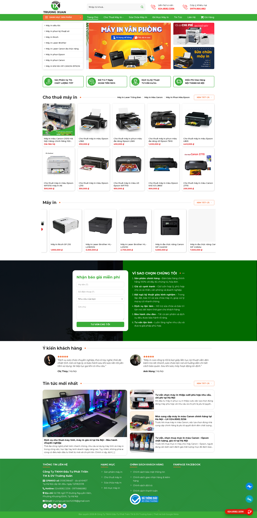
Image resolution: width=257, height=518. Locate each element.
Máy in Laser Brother (56, 43)
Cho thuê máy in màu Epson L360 (93, 139)
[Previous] (91, 45)
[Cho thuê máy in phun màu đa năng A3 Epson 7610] (163, 119)
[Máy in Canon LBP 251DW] (195, 225)
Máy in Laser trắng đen (129, 97)
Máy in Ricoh (52, 37)
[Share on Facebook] (45, 506)
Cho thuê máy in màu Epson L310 (93, 184)
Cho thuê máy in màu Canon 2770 (198, 184)
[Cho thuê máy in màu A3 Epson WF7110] (128, 164)
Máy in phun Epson (55, 54)
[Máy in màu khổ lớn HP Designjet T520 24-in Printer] (160, 225)
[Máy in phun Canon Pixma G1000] (125, 225)
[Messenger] (249, 486)
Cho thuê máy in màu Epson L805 (198, 139)
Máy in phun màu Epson (178, 97)
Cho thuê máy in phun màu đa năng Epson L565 (128, 139)
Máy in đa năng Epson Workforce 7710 (52, 245)
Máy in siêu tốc (53, 25)
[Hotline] (249, 512)
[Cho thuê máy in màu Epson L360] (94, 119)
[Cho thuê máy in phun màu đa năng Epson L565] (128, 119)
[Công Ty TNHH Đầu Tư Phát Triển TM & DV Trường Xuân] (63, 7)
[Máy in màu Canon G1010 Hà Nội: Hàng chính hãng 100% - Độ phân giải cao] (59, 119)
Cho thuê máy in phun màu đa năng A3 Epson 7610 (163, 139)
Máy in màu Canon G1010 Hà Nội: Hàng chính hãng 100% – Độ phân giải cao (58, 139)
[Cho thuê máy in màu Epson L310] (94, 164)
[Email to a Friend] (54, 506)
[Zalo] (249, 499)
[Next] (165, 45)
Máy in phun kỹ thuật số (57, 31)
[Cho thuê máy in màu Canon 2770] (198, 164)
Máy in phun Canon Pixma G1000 (124, 245)
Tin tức (178, 17)
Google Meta (172, 514)
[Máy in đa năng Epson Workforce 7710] (56, 225)
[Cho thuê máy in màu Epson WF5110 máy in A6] (59, 164)
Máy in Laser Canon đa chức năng (62, 49)
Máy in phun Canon (55, 60)
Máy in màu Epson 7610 (88, 244)
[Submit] (142, 7)
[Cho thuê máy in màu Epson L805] (198, 119)
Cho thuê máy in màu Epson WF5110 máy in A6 (58, 184)
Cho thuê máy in (113, 17)
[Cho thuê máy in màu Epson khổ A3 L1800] (163, 164)
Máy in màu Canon (153, 97)
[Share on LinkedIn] (64, 506)
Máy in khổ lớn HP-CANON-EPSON (63, 66)
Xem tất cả (203, 97)
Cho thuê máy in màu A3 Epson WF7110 (126, 184)
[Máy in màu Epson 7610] (90, 225)
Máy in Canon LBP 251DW (193, 244)
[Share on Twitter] (50, 506)
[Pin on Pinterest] (59, 506)
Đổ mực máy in (160, 17)
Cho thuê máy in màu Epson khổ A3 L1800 (163, 184)
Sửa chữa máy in (138, 17)
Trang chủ (92, 17)
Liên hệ (191, 17)
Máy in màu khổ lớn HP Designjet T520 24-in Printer (160, 245)
